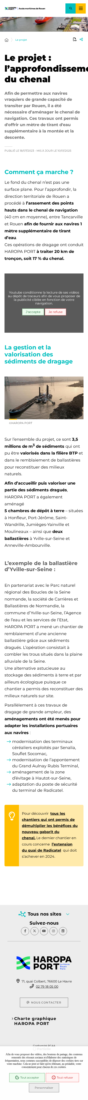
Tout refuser (65, 1077)
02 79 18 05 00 (47, 987)
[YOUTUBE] (44, 931)
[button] (70, 8)
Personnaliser (44, 1087)
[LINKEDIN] (63, 931)
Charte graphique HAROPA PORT (35, 1021)
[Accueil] (7, 40)
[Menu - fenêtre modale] (81, 8)
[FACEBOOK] (25, 931)
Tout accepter (29, 1077)
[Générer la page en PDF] (75, 39)
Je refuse (56, 312)
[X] (34, 931)
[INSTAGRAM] (53, 931)
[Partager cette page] (81, 39)
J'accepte (33, 312)
